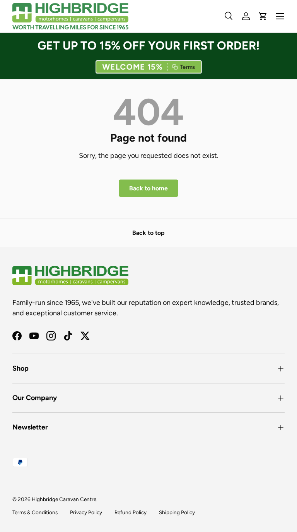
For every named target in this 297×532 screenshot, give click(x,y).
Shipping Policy (177, 512)
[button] (148, 67)
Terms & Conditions (35, 512)
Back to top (148, 232)
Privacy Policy (86, 512)
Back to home (148, 188)
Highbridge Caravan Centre (64, 499)
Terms (188, 66)
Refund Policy (130, 512)
